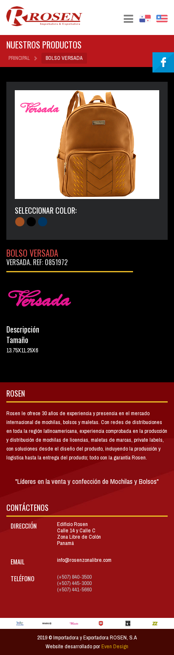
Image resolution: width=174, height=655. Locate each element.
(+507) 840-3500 (74, 576)
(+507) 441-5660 (74, 589)
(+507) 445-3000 (74, 583)
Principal (19, 58)
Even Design (114, 646)
